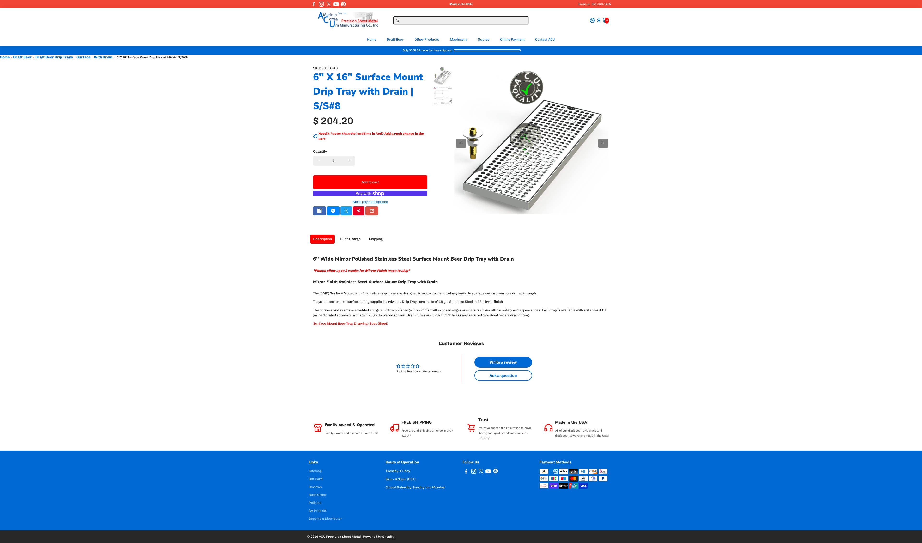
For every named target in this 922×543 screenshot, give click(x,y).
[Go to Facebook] (313, 4)
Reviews (315, 487)
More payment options (370, 202)
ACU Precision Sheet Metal (340, 536)
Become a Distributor (325, 518)
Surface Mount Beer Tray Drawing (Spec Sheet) (350, 324)
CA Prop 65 (317, 510)
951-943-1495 (601, 4)
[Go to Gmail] (371, 210)
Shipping (376, 239)
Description (322, 239)
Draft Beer (395, 39)
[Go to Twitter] (328, 4)
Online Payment (512, 39)
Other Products (426, 39)
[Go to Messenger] (333, 210)
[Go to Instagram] (321, 4)
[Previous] (461, 143)
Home (371, 39)
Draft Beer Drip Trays (54, 57)
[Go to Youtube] (336, 4)
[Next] (603, 143)
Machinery (458, 39)
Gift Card (316, 479)
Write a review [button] (503, 362)
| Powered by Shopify (378, 536)
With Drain (103, 57)
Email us (584, 4)
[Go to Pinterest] (343, 4)
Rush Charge (350, 239)
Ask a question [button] (503, 375)
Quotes (483, 39)
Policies (315, 503)
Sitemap (315, 471)
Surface (83, 57)
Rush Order (318, 495)
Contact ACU (545, 39)
